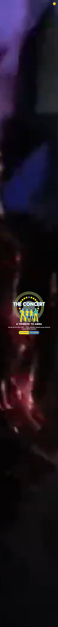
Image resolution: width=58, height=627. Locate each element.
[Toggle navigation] (54, 3)
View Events (24, 332)
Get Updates (34, 332)
